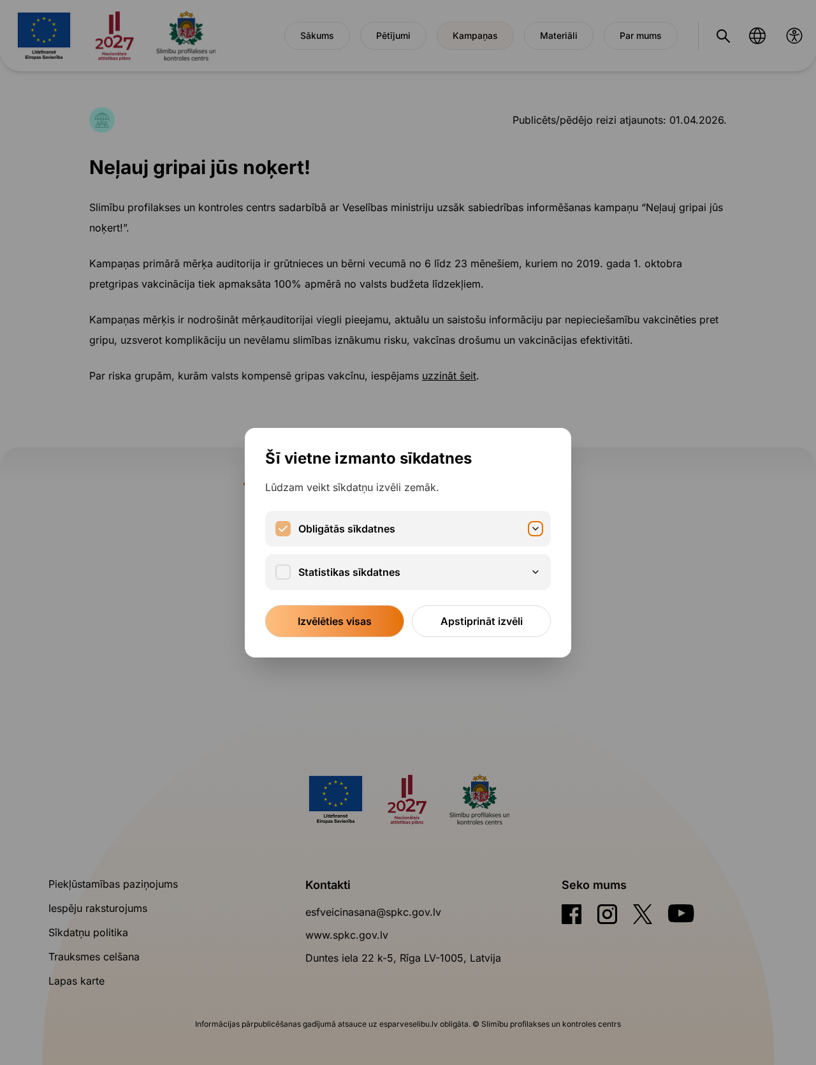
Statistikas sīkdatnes (349, 572)
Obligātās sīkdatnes (346, 528)
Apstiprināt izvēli (482, 621)
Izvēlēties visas (335, 621)
